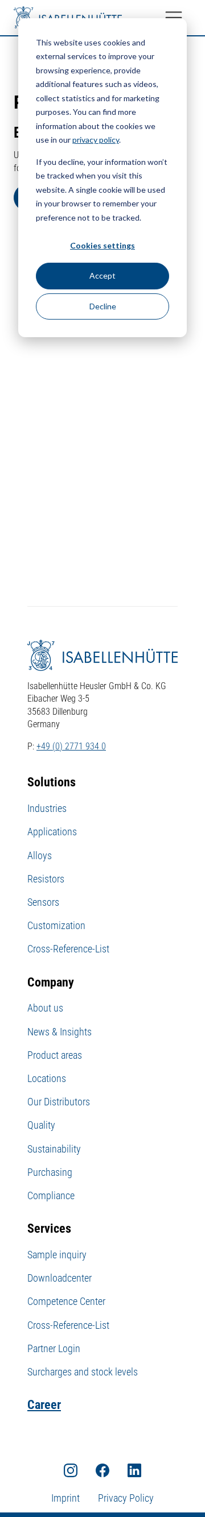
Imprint (65, 1498)
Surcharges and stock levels (82, 1372)
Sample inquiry (57, 1255)
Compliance (51, 1195)
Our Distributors (58, 1102)
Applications (52, 832)
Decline (102, 306)
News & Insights (59, 1032)
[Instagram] (71, 1470)
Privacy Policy (126, 1498)
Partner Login (53, 1348)
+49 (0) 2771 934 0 (71, 746)
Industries (47, 808)
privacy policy (95, 139)
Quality (41, 1125)
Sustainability (54, 1149)
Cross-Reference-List (68, 949)
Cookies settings (102, 245)
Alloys (39, 855)
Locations (46, 1078)
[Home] (68, 17)
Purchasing (49, 1172)
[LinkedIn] (134, 1470)
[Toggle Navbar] (173, 18)
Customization (56, 925)
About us (45, 1008)
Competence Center (66, 1301)
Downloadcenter (59, 1278)
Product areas (54, 1055)
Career (44, 1404)
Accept (102, 275)
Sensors (43, 902)
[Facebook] (102, 1470)
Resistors (45, 879)
